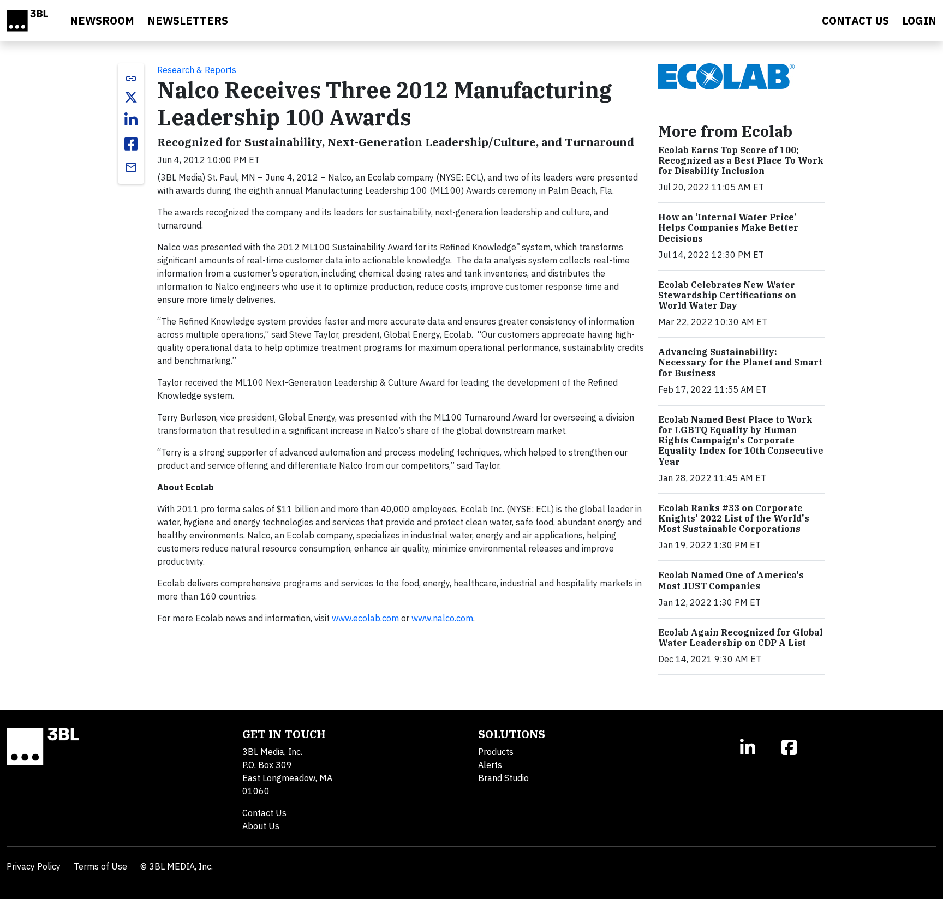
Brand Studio (503, 777)
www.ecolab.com (365, 618)
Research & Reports (196, 69)
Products (496, 751)
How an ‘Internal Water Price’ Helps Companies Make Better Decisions (728, 227)
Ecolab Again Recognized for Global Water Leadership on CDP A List (740, 637)
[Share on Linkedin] (131, 120)
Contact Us (264, 812)
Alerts (490, 764)
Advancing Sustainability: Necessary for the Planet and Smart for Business (740, 362)
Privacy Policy (34, 866)
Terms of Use (100, 866)
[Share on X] (131, 97)
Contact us (855, 20)
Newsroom (102, 20)
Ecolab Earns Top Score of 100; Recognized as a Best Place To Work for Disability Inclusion (740, 160)
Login (919, 20)
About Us (260, 825)
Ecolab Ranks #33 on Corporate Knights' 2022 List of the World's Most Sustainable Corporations (733, 518)
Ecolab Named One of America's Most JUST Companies (731, 580)
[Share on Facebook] (131, 144)
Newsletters (187, 20)
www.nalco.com (442, 618)
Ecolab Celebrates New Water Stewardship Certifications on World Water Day (727, 295)
